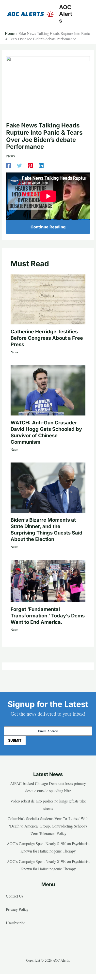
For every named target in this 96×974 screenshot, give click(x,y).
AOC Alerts (65, 14)
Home (10, 33)
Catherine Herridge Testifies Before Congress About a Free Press (47, 338)
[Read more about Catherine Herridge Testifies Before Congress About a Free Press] (48, 298)
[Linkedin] (41, 165)
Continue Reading (48, 226)
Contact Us (14, 896)
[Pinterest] (30, 165)
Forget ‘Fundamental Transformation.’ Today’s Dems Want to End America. (48, 615)
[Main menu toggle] (84, 13)
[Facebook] (8, 165)
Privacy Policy (17, 909)
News (10, 155)
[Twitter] (19, 165)
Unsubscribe (15, 922)
